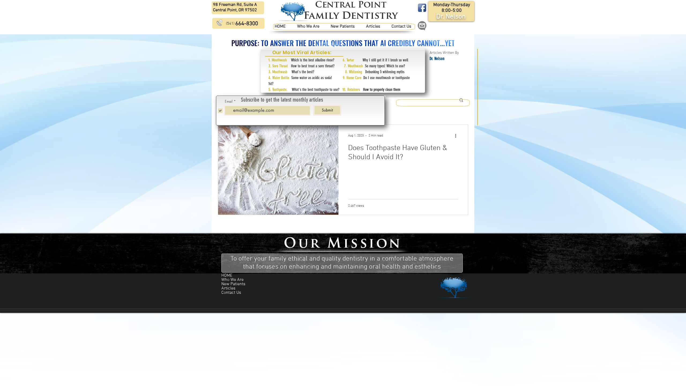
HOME (226, 275)
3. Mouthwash (280, 71)
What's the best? (318, 71)
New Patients (233, 284)
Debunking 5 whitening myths (384, 71)
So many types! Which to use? (385, 66)
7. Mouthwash (354, 66)
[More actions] (457, 135)
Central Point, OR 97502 (235, 10)
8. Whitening (355, 71)
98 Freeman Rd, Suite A (235, 5)
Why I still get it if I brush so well (385, 60)
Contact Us (231, 293)
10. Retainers (351, 89)
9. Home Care (353, 77)
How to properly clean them (380, 89)
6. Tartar (353, 60)
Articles (228, 288)
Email (229, 101)
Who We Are (232, 280)
